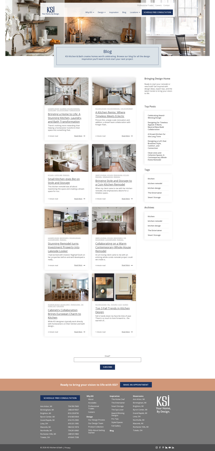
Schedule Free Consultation (157, 12)
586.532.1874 (73, 427)
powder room (74, 110)
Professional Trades (145, 5)
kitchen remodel (73, 109)
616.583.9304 (73, 417)
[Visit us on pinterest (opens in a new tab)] (163, 448)
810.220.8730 (73, 413)
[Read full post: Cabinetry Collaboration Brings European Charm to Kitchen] (66, 287)
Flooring (63, 109)
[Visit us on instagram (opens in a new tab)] (157, 448)
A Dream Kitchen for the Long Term (157, 135)
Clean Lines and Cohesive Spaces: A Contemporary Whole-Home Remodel (157, 156)
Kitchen (51, 175)
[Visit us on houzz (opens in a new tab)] (166, 448)
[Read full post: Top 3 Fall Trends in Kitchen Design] (114, 287)
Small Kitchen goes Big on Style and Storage (64, 181)
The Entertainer (63, 110)
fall (108, 305)
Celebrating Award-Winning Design (156, 116)
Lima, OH (44, 423)
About (90, 399)
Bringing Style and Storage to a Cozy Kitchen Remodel (113, 182)
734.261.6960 (73, 430)
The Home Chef (118, 399)
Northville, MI (46, 430)
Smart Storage (100, 175)
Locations (134, 12)
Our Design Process (96, 420)
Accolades (92, 403)
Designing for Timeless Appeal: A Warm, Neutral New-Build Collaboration (158, 126)
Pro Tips (115, 419)
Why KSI (88, 12)
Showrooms (138, 396)
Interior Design (54, 305)
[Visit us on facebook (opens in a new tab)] (160, 448)
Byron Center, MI (47, 417)
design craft (65, 305)
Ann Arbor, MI (46, 406)
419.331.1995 (73, 423)
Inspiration (113, 12)
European (60, 306)
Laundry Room (53, 109)
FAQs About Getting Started (96, 431)
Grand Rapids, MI (47, 420)
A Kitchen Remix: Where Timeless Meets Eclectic (110, 114)
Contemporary (53, 240)
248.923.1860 (73, 434)
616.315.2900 (73, 420)
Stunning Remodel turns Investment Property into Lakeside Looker (63, 247)
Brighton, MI (45, 413)
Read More (78, 136)
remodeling (118, 175)
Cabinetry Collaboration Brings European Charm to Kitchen (64, 313)
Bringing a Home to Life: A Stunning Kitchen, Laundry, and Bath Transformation (65, 117)
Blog (124, 12)
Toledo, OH (45, 437)
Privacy (67, 448)
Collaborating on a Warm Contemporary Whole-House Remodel (113, 247)
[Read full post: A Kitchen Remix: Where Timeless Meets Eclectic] (114, 91)
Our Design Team (95, 423)
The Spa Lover (117, 410)
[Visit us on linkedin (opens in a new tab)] (173, 448)
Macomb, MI (45, 427)
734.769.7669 (73, 406)
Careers (158, 5)
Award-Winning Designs (117, 414)
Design (101, 12)
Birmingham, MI (47, 410)
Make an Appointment (135, 384)
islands (125, 305)
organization (108, 177)
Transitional (75, 305)
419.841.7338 (73, 437)
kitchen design (100, 109)
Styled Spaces (117, 422)
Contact (166, 5)
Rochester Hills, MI (48, 434)
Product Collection (96, 427)
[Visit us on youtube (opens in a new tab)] (170, 448)
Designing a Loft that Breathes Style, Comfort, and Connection (157, 144)
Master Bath (64, 238)
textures (114, 305)
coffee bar (52, 110)
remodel (66, 175)
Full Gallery (116, 426)
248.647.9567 (73, 410)
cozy (120, 305)
